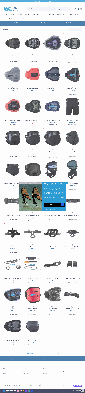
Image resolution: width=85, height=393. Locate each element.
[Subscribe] (62, 204)
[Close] (67, 183)
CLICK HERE (51, 199)
